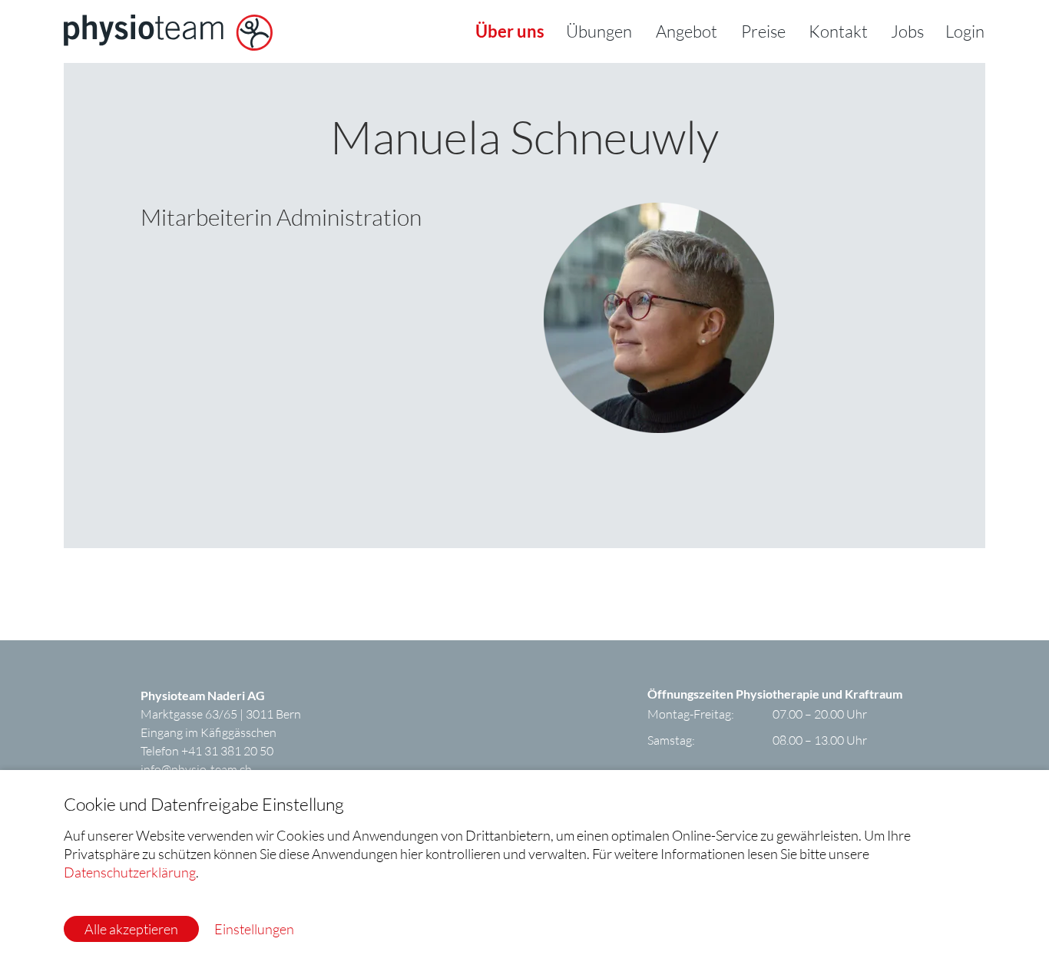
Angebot (686, 31)
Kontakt (838, 31)
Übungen (599, 31)
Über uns (509, 31)
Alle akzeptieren (131, 928)
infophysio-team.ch (196, 769)
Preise (763, 31)
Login (964, 31)
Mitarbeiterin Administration (281, 216)
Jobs (907, 31)
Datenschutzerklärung (130, 872)
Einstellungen (254, 928)
